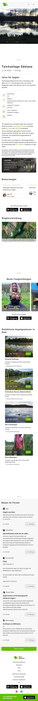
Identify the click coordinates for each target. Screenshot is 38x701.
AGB (19, 668)
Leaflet (3, 239)
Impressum (19, 665)
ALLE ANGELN (20, 144)
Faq (19, 682)
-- (7, 117)
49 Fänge (9, 128)
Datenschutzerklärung (19, 662)
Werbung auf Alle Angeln (19, 674)
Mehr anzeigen (19, 649)
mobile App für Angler (19, 126)
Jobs (19, 670)
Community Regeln (19, 677)
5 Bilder (17, 128)
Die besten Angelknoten (19, 679)
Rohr (9, 83)
